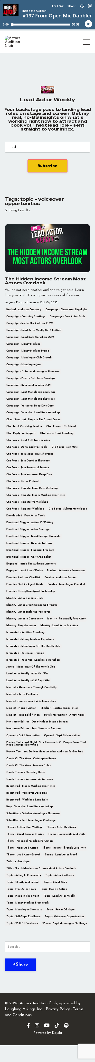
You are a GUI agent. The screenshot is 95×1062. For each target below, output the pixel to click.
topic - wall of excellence (22, 923)
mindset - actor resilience (22, 694)
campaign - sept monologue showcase (30, 399)
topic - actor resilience (59, 875)
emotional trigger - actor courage (27, 529)
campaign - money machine (23, 344)
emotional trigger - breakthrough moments (33, 536)
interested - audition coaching (25, 632)
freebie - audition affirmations (66, 570)
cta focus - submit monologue (68, 509)
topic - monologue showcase (24, 909)
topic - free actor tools (21, 889)
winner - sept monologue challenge (64, 923)
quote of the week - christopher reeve (31, 758)
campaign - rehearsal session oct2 (28, 385)
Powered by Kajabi (47, 1033)
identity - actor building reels (24, 598)
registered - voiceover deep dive (27, 793)
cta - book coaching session (24, 426)
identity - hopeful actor (21, 625)
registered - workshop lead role (27, 800)
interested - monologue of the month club (33, 646)
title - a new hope (17, 861)
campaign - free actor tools (67, 316)
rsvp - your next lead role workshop (29, 806)
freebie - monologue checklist (66, 584)
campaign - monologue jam (23, 364)
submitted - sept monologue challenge (31, 820)
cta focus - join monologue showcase (29, 454)
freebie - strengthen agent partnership (30, 591)
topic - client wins (55, 882)
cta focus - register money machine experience (35, 495)
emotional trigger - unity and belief (28, 557)
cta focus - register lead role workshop (32, 488)
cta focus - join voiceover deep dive (29, 474)
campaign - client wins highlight (66, 309)
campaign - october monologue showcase (32, 371)
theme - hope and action (22, 848)
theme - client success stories (25, 834)
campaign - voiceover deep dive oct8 (30, 406)
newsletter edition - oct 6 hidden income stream (37, 722)
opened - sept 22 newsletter (62, 735)
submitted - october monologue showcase (33, 813)
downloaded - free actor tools (25, 515)
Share (22, 964)
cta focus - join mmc (64, 447)
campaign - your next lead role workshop (33, 412)
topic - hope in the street (22, 896)
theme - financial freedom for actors (29, 841)
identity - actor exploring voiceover (28, 612)
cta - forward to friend (61, 426)
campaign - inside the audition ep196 (30, 323)
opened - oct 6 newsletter (23, 735)
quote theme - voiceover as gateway (29, 779)
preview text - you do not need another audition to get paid (44, 751)
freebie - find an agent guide (24, 584)
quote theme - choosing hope (25, 772)
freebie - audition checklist (23, 577)
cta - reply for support (21, 433)
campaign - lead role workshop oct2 (30, 337)
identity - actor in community (24, 618)
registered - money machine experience (30, 786)
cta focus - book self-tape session (28, 440)
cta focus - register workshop (25, 509)
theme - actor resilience (61, 827)
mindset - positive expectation (59, 708)
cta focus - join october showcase (28, 460)
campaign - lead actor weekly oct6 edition (33, 330)
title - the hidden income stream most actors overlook (41, 868)
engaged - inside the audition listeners (31, 564)
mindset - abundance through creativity (31, 687)
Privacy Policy (58, 1009)
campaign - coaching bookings (25, 316)
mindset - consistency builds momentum (31, 701)
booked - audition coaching (23, 309)
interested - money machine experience (30, 639)
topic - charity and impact (22, 882)
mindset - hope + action (21, 708)
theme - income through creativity (64, 848)
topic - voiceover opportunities (64, 916)
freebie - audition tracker (60, 577)
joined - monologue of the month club (30, 667)
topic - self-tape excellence (23, 916)
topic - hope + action (53, 889)
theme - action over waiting (24, 827)
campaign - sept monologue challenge (30, 392)
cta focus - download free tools (26, 447)
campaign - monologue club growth (29, 357)
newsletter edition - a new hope (64, 715)
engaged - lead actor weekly (24, 570)
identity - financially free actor (66, 618)
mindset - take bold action (23, 715)
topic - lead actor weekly (59, 896)
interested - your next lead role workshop (33, 660)
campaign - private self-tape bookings (30, 378)
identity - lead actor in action (59, 625)
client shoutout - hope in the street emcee (33, 419)
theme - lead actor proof (61, 854)
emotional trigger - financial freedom (30, 550)
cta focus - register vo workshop (27, 502)
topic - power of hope (61, 909)
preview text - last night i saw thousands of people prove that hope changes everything (46, 743)
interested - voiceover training (25, 653)
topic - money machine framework (27, 903)
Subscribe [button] (47, 166)
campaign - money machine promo (27, 351)
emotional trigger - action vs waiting (29, 522)
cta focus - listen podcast (22, 481)
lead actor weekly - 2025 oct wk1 (27, 673)
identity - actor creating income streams (31, 605)
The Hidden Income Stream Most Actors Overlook (45, 281)
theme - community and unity (66, 834)
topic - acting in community (23, 875)
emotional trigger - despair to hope (29, 543)
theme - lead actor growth (23, 854)
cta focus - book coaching (57, 433)
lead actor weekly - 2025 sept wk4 (28, 680)
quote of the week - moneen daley (28, 765)
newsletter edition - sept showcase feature (33, 728)
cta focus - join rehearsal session (27, 467)
